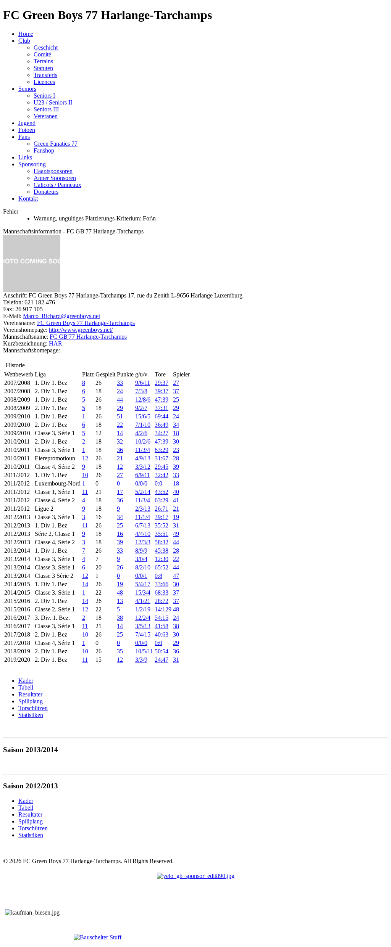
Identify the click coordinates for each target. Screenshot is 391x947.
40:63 (161, 634)
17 (120, 492)
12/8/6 (142, 399)
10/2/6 (142, 441)
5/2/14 (142, 492)
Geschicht (46, 47)
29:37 (161, 382)
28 (176, 458)
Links (25, 157)
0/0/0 (141, 483)
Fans (24, 136)
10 (85, 475)
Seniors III (46, 109)
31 (176, 525)
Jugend (27, 123)
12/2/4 (142, 617)
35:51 (161, 534)
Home (25, 34)
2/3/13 (142, 508)
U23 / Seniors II (53, 102)
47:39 (161, 399)
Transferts (45, 75)
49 (176, 534)
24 (120, 391)
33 (120, 382)
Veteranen (46, 116)
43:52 (161, 492)
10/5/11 (144, 651)
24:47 (161, 659)
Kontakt (28, 198)
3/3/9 (141, 659)
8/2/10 (142, 567)
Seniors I (44, 95)
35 (120, 651)
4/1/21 (142, 601)
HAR (55, 343)
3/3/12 (142, 466)
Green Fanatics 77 (56, 143)
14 (120, 433)
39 (176, 466)
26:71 (161, 508)
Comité (42, 54)
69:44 (161, 416)
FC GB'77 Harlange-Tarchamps (88, 336)
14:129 (163, 609)
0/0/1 (141, 575)
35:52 (161, 525)
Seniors (27, 88)
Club (24, 40)
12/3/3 (142, 542)
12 (85, 458)
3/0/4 (141, 559)
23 (176, 450)
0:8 (158, 575)
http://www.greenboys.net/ (81, 329)
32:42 (161, 475)
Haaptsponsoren (53, 171)
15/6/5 (142, 416)
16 (120, 534)
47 (176, 575)
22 (120, 424)
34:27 (161, 433)
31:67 (161, 458)
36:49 (161, 424)
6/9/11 (142, 475)
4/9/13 (142, 458)
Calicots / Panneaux (57, 185)
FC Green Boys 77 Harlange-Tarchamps (86, 323)
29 (120, 408)
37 (176, 391)
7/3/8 (141, 391)
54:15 (161, 617)
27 (176, 382)
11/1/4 (142, 517)
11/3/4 (142, 450)
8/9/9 (141, 550)
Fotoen (26, 130)
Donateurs (46, 191)
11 (85, 492)
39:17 (161, 517)
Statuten (43, 68)
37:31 (161, 408)
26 (120, 567)
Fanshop (44, 150)
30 (176, 441)
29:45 (161, 466)
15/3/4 (142, 592)
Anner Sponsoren (55, 178)
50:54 (161, 651)
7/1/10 (142, 424)
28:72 (161, 601)
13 (120, 601)
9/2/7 (141, 408)
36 (120, 450)
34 (176, 424)
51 (120, 416)
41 (176, 500)
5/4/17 (142, 584)
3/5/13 (142, 626)
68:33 (161, 592)
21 (120, 458)
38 (120, 617)
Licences (44, 82)
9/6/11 (142, 382)
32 (120, 441)
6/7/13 (142, 525)
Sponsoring (32, 164)
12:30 (161, 559)
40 (176, 492)
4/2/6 (141, 433)
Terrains (43, 61)
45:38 (161, 550)
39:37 (161, 391)
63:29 (161, 450)
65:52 (161, 567)
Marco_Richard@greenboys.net (61, 316)
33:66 (161, 584)
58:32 (161, 542)
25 (176, 399)
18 (176, 433)
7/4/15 (142, 634)
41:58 (161, 626)
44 (120, 399)
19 (176, 517)
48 (120, 592)
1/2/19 (142, 609)
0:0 (158, 483)
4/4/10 (142, 534)
